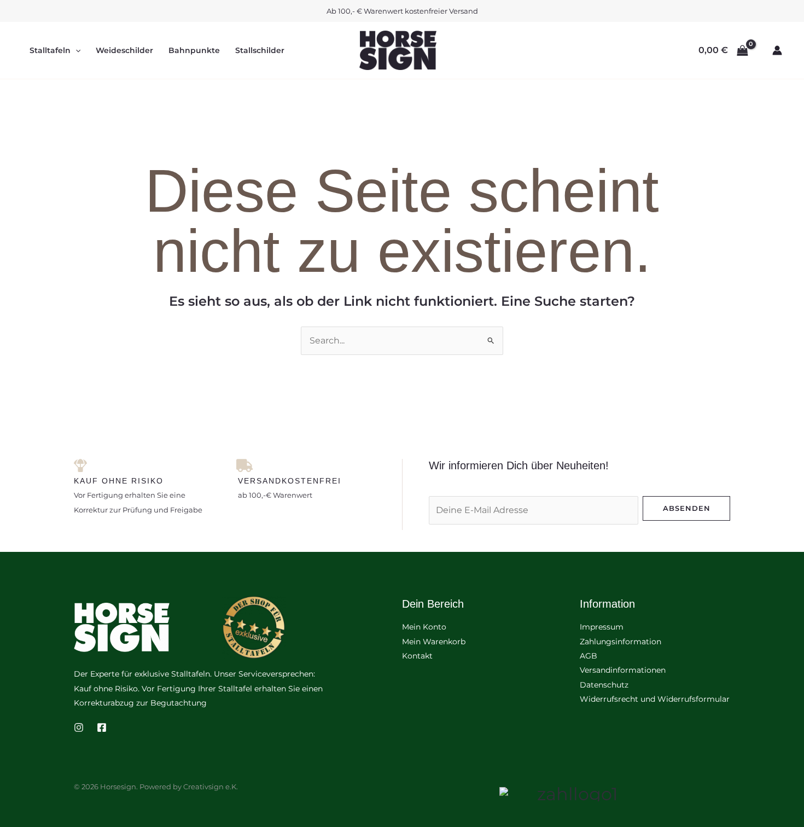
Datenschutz (604, 685)
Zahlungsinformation (620, 642)
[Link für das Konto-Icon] (777, 50)
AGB (588, 656)
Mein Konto (424, 627)
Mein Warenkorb (433, 642)
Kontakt (417, 656)
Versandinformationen (623, 670)
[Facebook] (102, 727)
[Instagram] (79, 727)
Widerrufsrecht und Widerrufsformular (655, 699)
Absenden (686, 508)
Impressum (602, 627)
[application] (75, 50)
